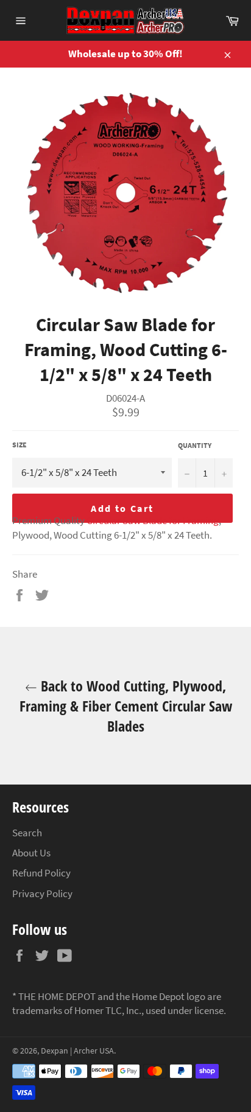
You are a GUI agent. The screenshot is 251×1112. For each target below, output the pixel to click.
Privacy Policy (42, 893)
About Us (31, 852)
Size (19, 444)
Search (27, 832)
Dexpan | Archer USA (77, 1051)
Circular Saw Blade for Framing (153, 520)
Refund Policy (41, 872)
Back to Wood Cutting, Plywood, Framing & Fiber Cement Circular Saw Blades (125, 706)
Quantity (194, 445)
